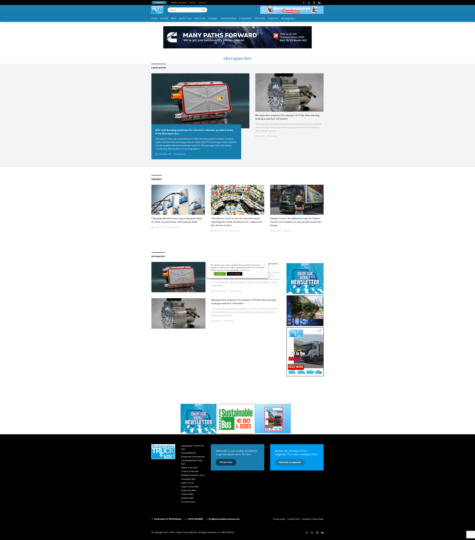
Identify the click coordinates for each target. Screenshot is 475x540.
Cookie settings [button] (234, 274)
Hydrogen (212, 18)
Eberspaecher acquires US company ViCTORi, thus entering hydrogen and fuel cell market (287, 117)
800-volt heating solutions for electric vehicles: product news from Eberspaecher (194, 131)
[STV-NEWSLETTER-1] (305, 278)
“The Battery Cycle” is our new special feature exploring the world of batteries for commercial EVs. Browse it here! (236, 222)
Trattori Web (187, 494)
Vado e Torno (187, 482)
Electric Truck (185, 18)
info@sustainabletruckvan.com (224, 519)
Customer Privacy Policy (313, 519)
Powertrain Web (188, 490)
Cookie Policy (293, 519)
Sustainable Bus (188, 452)
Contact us (202, 2)
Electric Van (200, 18)
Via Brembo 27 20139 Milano (168, 519)
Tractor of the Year (190, 471)
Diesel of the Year (189, 467)
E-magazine (159, 2)
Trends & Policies (228, 18)
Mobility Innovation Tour (192, 475)
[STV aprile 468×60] (292, 10)
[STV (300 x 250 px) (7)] (273, 419)
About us (193, 2)
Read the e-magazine (290, 462)
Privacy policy (279, 519)
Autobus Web (187, 498)
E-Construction (188, 501)
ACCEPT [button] (220, 274)
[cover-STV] (305, 351)
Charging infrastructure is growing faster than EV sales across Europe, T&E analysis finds (176, 220)
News (173, 18)
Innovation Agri (188, 479)
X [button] (264, 265)
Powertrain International (192, 456)
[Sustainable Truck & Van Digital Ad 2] (237, 37)
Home (154, 18)
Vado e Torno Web (190, 486)
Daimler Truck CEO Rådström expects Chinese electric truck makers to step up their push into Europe (295, 222)
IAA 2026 (164, 18)
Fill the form (226, 462)
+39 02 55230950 (195, 519)
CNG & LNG (259, 18)
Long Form (273, 18)
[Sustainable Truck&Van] (157, 10)
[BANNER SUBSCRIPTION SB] (236, 419)
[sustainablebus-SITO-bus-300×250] (305, 310)
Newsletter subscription (178, 2)
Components (245, 18)
